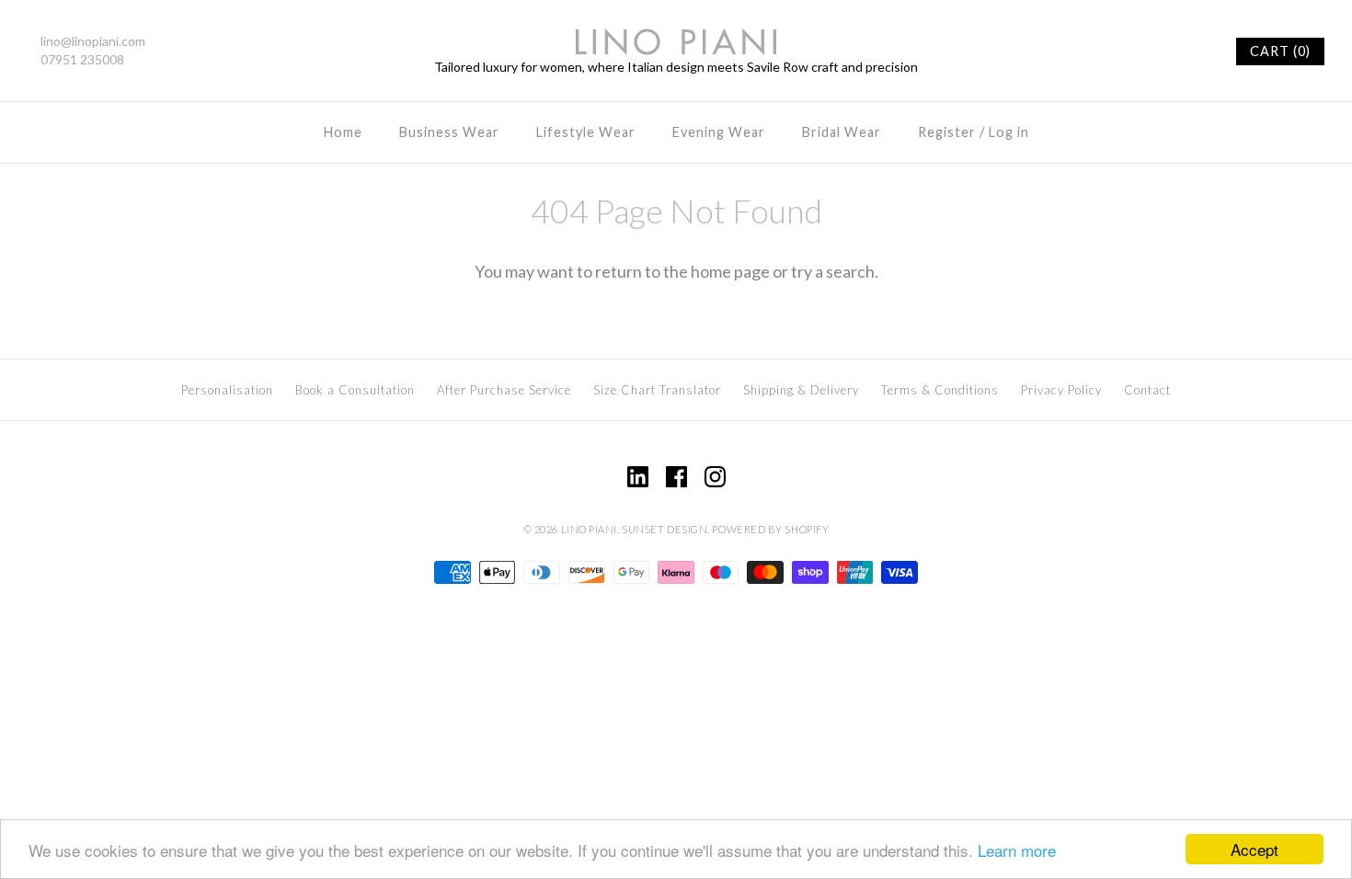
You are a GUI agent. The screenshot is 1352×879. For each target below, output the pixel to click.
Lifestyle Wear (586, 132)
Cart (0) (1280, 51)
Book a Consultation (355, 389)
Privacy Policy (1061, 389)
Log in (1009, 132)
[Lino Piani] (676, 40)
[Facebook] (676, 476)
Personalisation (227, 389)
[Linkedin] (637, 476)
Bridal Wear (841, 132)
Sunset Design (664, 529)
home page (730, 271)
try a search (833, 271)
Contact (1147, 389)
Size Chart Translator (657, 389)
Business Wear (449, 132)
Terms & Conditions (940, 389)
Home (343, 132)
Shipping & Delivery (801, 389)
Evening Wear (718, 132)
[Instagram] (715, 476)
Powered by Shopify (770, 529)
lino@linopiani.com (92, 41)
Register (947, 132)
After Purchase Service (504, 389)
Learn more (1017, 850)
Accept (1254, 849)
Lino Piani (589, 529)
